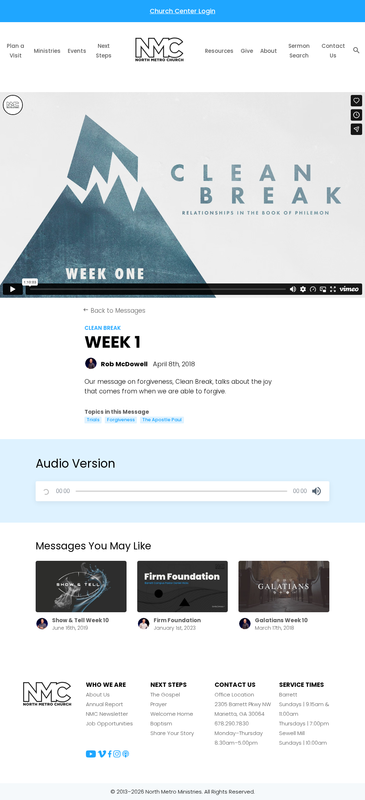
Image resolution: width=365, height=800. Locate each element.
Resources (219, 51)
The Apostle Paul (162, 420)
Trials (93, 420)
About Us (98, 694)
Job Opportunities (109, 723)
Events (77, 51)
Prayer (158, 704)
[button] (316, 491)
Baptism (161, 723)
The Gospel (165, 694)
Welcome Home (171, 714)
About (268, 51)
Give (247, 51)
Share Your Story (172, 733)
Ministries (47, 51)
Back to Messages (114, 310)
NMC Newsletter (107, 714)
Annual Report (104, 704)
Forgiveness (121, 420)
